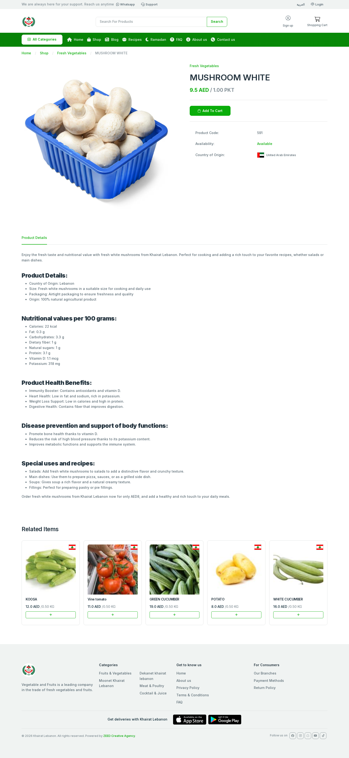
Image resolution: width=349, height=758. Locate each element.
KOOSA (31, 599)
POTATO (217, 599)
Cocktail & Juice (153, 693)
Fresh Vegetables (71, 53)
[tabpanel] (174, 375)
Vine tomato (97, 599)
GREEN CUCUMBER (164, 599)
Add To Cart (212, 111)
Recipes (135, 39)
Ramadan (158, 39)
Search (217, 21)
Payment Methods (269, 681)
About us (199, 39)
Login (319, 4)
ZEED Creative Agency (119, 736)
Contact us (226, 39)
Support (151, 4)
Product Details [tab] (34, 238)
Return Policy (265, 688)
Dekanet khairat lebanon (153, 675)
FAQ (179, 39)
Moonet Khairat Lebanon (112, 683)
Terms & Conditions (192, 695)
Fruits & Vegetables (115, 673)
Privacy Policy (187, 688)
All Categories (45, 39)
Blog (114, 39)
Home (78, 39)
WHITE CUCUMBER (288, 599)
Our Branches (265, 673)
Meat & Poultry (152, 686)
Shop (97, 39)
